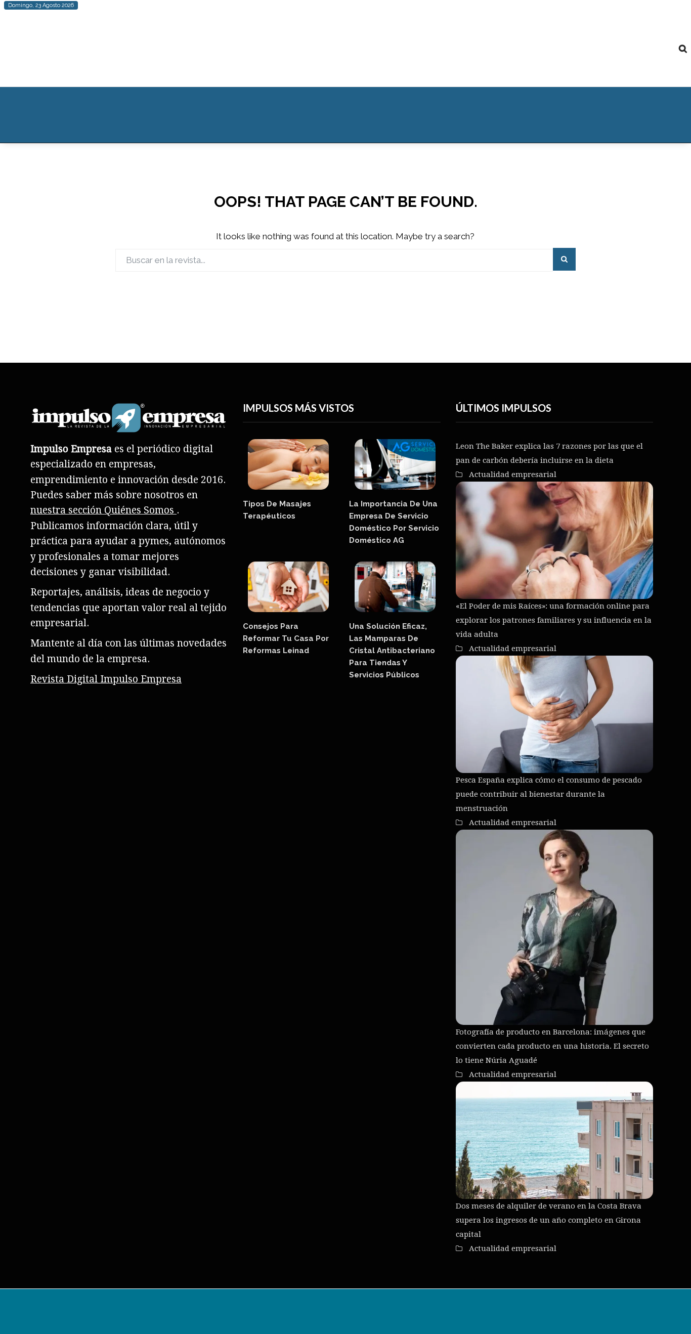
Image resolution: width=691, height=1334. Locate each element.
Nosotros (356, 1314)
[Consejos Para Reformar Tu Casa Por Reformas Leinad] (288, 587)
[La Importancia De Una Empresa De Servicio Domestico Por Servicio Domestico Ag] (394, 464)
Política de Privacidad (541, 1314)
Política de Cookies (462, 1314)
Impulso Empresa (191, 1314)
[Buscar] (683, 49)
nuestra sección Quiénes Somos (103, 510)
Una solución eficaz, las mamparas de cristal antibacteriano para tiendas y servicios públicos (392, 650)
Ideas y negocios (175, 115)
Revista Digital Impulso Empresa (106, 679)
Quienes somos (492, 115)
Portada (29, 115)
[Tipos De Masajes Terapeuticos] (288, 464)
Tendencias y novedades (281, 115)
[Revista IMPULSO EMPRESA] (105, 49)
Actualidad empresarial (396, 115)
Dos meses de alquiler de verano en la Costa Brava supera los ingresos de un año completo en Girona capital (548, 1220)
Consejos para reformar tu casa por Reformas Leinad (286, 638)
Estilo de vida (92, 115)
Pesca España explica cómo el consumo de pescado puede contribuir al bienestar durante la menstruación (549, 794)
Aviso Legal (400, 1314)
